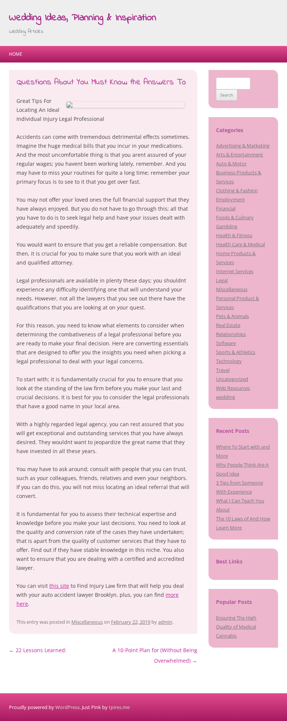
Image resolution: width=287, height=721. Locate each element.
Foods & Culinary (235, 217)
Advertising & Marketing (242, 145)
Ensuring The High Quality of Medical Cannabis (236, 626)
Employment (230, 199)
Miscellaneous (87, 621)
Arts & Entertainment (239, 154)
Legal (222, 280)
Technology (229, 361)
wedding (225, 397)
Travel (222, 370)
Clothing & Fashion (237, 190)
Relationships (231, 334)
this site (59, 585)
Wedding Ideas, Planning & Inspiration (82, 18)
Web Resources (233, 388)
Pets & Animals (232, 316)
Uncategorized (232, 379)
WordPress (67, 707)
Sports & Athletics (235, 352)
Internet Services (234, 271)
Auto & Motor (231, 163)
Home (15, 54)
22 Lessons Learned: (38, 650)
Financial (225, 208)
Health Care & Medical (240, 244)
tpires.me (119, 707)
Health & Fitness (234, 235)
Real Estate (228, 325)
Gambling (226, 226)
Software (226, 343)
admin (165, 621)
